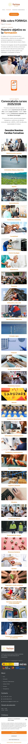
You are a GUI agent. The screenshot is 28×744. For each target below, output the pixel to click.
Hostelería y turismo (14, 386)
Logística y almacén (14, 485)
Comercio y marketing (14, 220)
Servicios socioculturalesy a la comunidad (14, 602)
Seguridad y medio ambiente (14, 585)
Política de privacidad (17, 742)
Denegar (14, 736)
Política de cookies (10, 742)
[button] (26, 719)
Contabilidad (14, 236)
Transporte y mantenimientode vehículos (14, 637)
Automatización (14, 203)
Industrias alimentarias (14, 419)
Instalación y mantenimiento (14, 452)
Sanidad (14, 568)
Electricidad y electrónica (14, 319)
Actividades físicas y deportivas (14, 170)
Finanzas (14, 352)
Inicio (2, 24)
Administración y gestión (14, 153)
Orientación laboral (14, 519)
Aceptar (14, 732)
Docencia (14, 286)
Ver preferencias (14, 739)
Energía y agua (14, 336)
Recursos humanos (14, 552)
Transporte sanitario (14, 620)
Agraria (14, 186)
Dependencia (14, 269)
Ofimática (14, 502)
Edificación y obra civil (14, 303)
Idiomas (14, 402)
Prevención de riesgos (14, 535)
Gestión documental (14, 369)
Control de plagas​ (14, 253)
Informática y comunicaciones (14, 436)
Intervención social (14, 469)
